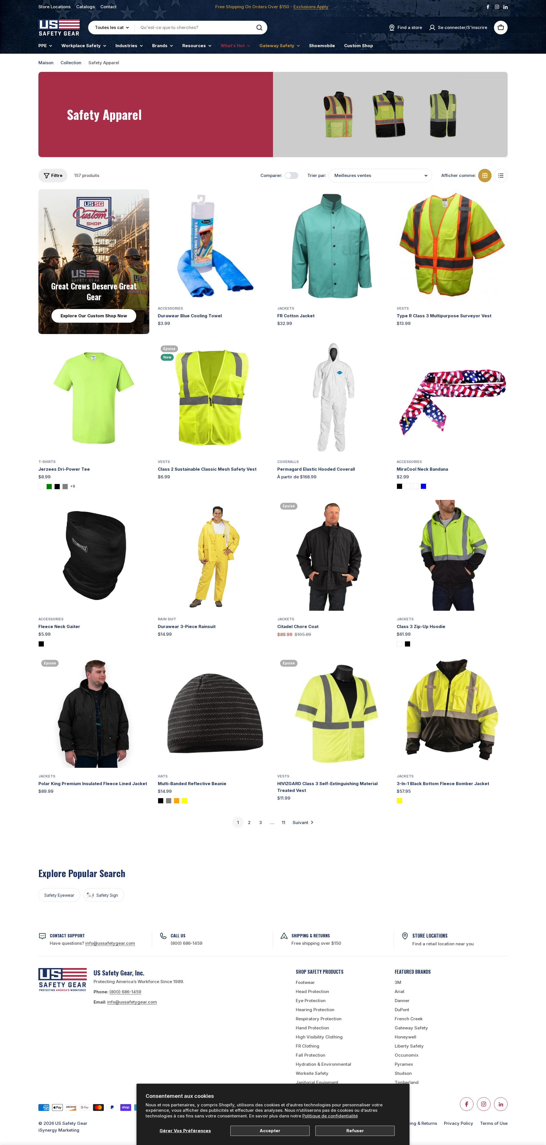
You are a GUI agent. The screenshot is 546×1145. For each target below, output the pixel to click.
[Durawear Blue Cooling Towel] (213, 244)
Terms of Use (494, 1123)
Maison (45, 62)
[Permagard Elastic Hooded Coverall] (332, 398)
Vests (403, 308)
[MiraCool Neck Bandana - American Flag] (407, 486)
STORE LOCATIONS (430, 935)
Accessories (170, 308)
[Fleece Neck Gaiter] (93, 555)
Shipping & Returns (417, 1123)
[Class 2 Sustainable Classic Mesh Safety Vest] (213, 398)
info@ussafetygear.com (132, 1002)
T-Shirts (46, 462)
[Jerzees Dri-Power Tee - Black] (57, 486)
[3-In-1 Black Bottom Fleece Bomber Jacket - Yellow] (399, 801)
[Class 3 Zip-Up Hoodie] (452, 555)
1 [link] (238, 822)
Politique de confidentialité (330, 1116)
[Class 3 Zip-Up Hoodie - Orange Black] (407, 644)
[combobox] (177, 27)
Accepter (270, 1130)
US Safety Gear (71, 1123)
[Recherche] (259, 27)
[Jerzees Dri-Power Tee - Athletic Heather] (41, 486)
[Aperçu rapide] (260, 201)
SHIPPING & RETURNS (310, 935)
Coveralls (288, 462)
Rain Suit (167, 619)
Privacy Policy (458, 1123)
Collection (71, 62)
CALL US (178, 935)
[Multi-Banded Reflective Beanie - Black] (161, 801)
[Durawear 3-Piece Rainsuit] (213, 555)
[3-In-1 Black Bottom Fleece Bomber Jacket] (452, 712)
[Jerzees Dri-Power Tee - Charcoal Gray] (65, 486)
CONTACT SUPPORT (67, 935)
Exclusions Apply (310, 6)
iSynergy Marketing (58, 1130)
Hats (162, 776)
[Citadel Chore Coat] (332, 555)
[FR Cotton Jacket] (332, 244)
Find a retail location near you (443, 943)
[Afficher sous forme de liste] (501, 175)
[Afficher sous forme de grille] (485, 175)
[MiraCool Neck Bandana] (452, 398)
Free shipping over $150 (316, 943)
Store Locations (54, 6)
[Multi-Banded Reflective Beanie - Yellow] (184, 801)
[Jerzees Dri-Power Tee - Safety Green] (49, 486)
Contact (108, 6)
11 (283, 822)
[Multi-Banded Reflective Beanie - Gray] (168, 801)
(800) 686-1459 (186, 943)
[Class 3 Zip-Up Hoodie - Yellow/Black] (399, 644)
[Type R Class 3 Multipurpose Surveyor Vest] (452, 244)
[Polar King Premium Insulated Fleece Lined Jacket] (93, 712)
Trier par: (316, 175)
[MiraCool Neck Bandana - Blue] (423, 486)
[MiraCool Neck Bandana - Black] (399, 486)
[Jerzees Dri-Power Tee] (93, 398)
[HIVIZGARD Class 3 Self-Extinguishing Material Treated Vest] (332, 712)
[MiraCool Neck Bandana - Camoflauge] (415, 486)
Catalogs (85, 6)
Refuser (355, 1130)
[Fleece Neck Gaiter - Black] (41, 644)
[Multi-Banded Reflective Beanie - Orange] (176, 801)
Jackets (285, 308)
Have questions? (92, 943)
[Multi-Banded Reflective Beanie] (213, 712)
